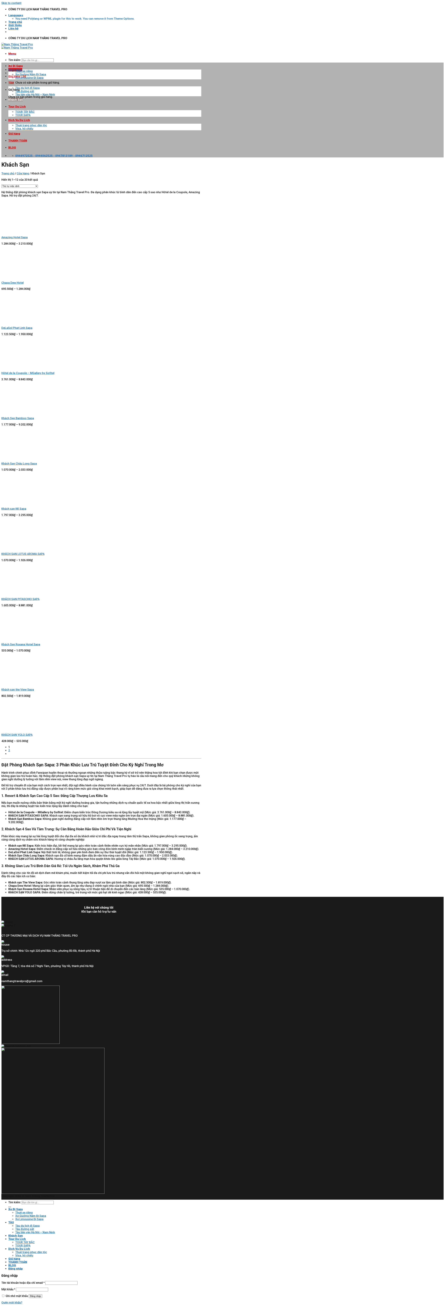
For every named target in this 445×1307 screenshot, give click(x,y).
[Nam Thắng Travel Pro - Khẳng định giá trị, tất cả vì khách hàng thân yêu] (17, 46)
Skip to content (11, 3)
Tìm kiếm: (14, 60)
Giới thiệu (15, 25)
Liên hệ (13, 28)
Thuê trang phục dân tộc (31, 125)
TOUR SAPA (22, 115)
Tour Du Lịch (17, 106)
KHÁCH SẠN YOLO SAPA (17, 734)
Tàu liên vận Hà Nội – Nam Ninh (35, 94)
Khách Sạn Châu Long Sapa (19, 463)
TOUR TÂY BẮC (25, 111)
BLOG (12, 147)
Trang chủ (15, 22)
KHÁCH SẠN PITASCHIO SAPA (20, 599)
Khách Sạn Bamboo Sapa (17, 418)
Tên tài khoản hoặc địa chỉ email (23, 1282)
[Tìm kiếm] (9, 1206)
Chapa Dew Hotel (12, 282)
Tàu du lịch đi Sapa (27, 88)
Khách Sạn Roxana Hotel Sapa (20, 644)
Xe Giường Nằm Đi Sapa (30, 74)
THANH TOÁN (17, 140)
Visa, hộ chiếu (24, 128)
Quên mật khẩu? (11, 1302)
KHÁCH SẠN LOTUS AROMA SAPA (22, 554)
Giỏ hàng (14, 133)
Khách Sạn (15, 99)
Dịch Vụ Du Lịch (19, 120)
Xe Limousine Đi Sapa (29, 77)
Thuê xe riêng (24, 71)
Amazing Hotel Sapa (14, 237)
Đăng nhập (35, 1296)
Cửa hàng (23, 173)
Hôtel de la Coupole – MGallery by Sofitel (27, 373)
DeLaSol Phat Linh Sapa (16, 328)
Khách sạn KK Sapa (13, 508)
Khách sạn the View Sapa (17, 689)
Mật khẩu (8, 1289)
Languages (15, 15)
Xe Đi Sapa (15, 66)
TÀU (11, 82)
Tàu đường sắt (24, 91)
